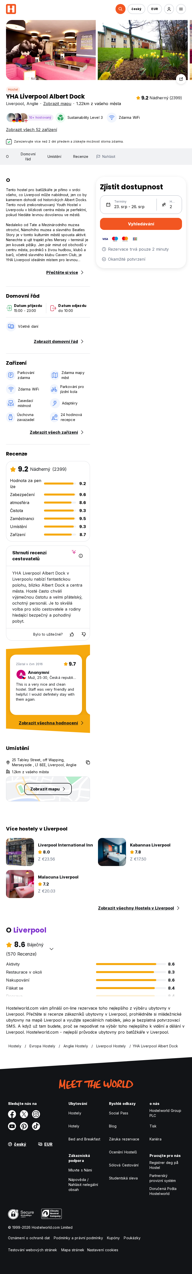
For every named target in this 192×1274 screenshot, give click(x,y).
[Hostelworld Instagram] (36, 1114)
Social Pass (118, 1113)
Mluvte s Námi (80, 1170)
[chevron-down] (52, 949)
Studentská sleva (123, 1178)
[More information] (81, 556)
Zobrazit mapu (57, 103)
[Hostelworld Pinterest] (24, 1126)
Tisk (153, 1126)
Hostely (74, 1113)
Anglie (32, 103)
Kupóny (113, 1238)
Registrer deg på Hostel (164, 1165)
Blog (112, 1126)
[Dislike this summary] (84, 634)
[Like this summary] (72, 634)
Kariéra (156, 1139)
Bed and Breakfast (84, 1139)
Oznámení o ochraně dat (29, 1238)
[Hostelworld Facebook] (12, 1114)
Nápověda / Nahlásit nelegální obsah (83, 1184)
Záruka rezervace (124, 1139)
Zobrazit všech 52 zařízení (31, 129)
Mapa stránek (72, 1250)
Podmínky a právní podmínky (78, 1238)
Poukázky (132, 1238)
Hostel (13, 89)
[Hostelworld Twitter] (24, 1114)
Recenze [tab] (80, 156)
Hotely (74, 1126)
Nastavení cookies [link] (102, 1250)
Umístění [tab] (54, 156)
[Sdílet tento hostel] (181, 79)
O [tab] (7, 156)
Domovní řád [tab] (28, 156)
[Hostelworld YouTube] (12, 1126)
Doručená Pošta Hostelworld (163, 1191)
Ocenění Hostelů (123, 1152)
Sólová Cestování (124, 1165)
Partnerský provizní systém (163, 1178)
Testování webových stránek (32, 1250)
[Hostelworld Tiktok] (36, 1126)
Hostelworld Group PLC (165, 1113)
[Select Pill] (121, 9)
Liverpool (15, 103)
